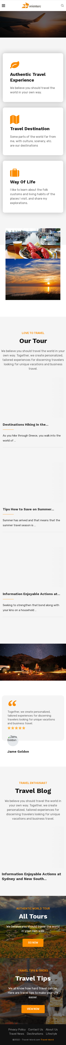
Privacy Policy (17, 1029)
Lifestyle (51, 1033)
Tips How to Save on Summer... (28, 509)
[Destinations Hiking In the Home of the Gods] (33, 397)
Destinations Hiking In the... (25, 424)
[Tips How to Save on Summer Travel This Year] (33, 482)
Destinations (35, 1033)
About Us (52, 1029)
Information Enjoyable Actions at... (31, 594)
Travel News (16, 1033)
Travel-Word (47, 1039)
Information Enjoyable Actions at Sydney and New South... (31, 876)
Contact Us (35, 1029)
